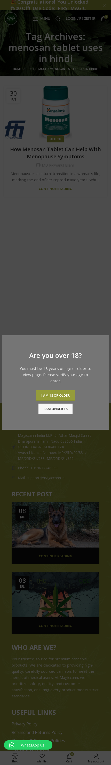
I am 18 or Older (55, 395)
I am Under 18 (55, 408)
